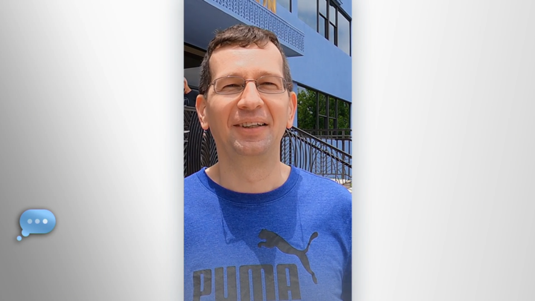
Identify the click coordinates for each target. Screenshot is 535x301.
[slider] (283, 293)
